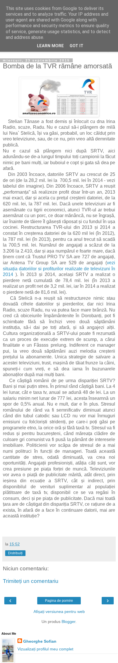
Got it (76, 45)
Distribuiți (15, 553)
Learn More (50, 45)
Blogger (68, 621)
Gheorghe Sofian (39, 641)
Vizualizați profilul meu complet (45, 649)
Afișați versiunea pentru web (59, 611)
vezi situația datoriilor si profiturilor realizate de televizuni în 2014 (59, 268)
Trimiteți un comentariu (30, 581)
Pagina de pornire (59, 601)
